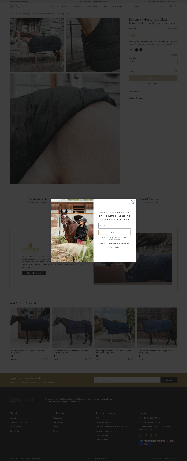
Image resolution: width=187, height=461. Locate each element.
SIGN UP (115, 232)
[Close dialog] (133, 202)
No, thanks (114, 247)
